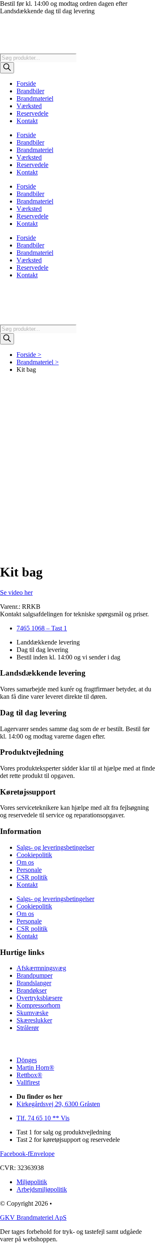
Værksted (29, 105)
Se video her (16, 592)
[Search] (7, 67)
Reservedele (32, 113)
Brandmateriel (35, 98)
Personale (29, 869)
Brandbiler (30, 90)
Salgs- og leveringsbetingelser (55, 847)
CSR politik (32, 877)
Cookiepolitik (34, 854)
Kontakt (27, 120)
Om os (25, 862)
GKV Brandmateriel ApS (33, 1217)
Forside (26, 83)
